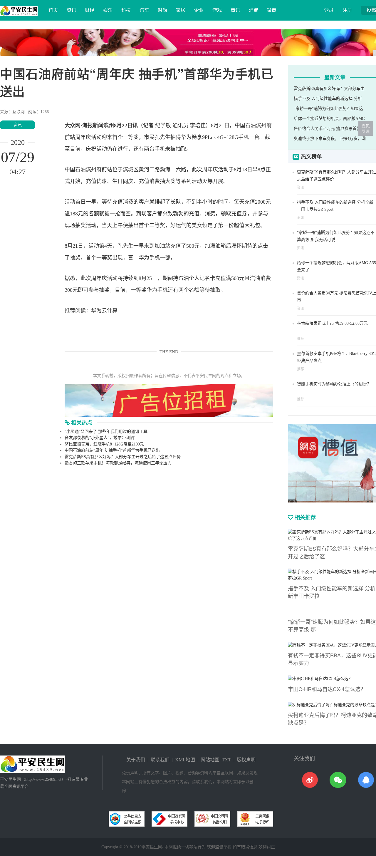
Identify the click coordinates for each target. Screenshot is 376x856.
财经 (89, 10)
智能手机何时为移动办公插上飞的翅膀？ (334, 384)
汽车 (144, 10)
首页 (53, 10)
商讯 (235, 10)
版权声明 (246, 759)
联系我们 (160, 759)
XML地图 (185, 759)
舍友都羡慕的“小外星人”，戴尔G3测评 (100, 437)
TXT (226, 759)
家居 (180, 10)
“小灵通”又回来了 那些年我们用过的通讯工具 (106, 431)
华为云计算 (104, 311)
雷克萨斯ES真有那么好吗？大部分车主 (329, 88)
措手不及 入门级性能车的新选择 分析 (328, 98)
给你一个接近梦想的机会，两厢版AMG (329, 118)
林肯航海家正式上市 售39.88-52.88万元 (332, 323)
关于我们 (135, 759)
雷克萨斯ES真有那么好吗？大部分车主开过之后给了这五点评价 (123, 457)
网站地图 (210, 759)
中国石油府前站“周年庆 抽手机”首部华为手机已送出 (112, 450)
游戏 (217, 10)
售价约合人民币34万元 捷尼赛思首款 (327, 128)
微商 (271, 10)
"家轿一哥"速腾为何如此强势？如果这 (328, 108)
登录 (328, 10)
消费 (253, 10)
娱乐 (108, 10)
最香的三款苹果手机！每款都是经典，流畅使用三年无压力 (118, 463)
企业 (199, 10)
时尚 (162, 10)
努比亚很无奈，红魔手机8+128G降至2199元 (104, 444)
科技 (126, 10)
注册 (347, 10)
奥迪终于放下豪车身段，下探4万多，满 (330, 138)
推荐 (300, 339)
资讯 (71, 10)
